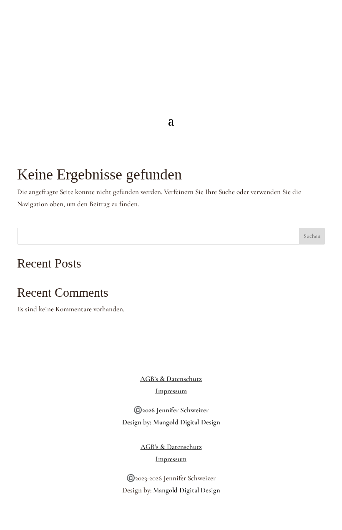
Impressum (171, 390)
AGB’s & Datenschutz (171, 378)
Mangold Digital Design (186, 422)
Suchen (312, 236)
